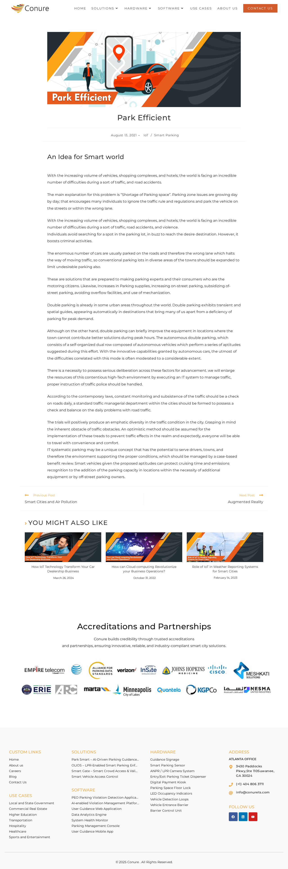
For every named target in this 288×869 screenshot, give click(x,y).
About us (16, 765)
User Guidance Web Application (97, 809)
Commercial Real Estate (28, 809)
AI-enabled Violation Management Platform (105, 803)
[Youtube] (253, 816)
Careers (15, 771)
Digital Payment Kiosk (168, 782)
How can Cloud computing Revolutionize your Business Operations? (144, 569)
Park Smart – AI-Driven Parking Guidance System (105, 759)
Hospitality (17, 826)
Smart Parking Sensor (167, 765)
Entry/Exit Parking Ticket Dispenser (178, 777)
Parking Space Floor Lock (170, 788)
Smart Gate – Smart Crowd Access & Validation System (105, 771)
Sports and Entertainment (29, 837)
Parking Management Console (95, 826)
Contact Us (18, 782)
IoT (146, 135)
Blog (13, 777)
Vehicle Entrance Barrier (169, 805)
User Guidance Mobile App (92, 831)
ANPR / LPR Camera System (172, 771)
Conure (133, 862)
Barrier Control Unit (166, 811)
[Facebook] (233, 816)
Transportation (20, 820)
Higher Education (23, 815)
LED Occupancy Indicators (171, 793)
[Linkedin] (243, 816)
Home (14, 759)
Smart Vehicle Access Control (95, 777)
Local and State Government (31, 803)
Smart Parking (166, 135)
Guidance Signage (164, 759)
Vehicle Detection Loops (169, 799)
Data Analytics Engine (89, 815)
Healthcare (17, 831)
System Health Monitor (90, 820)
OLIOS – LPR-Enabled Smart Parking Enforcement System (105, 765)
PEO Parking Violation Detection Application (105, 797)
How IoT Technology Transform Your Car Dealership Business (63, 569)
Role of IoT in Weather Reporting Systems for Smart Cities (225, 569)
